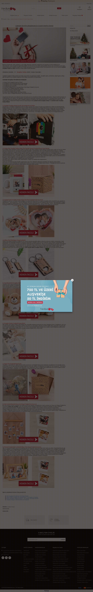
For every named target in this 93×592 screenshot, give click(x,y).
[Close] (72, 280)
